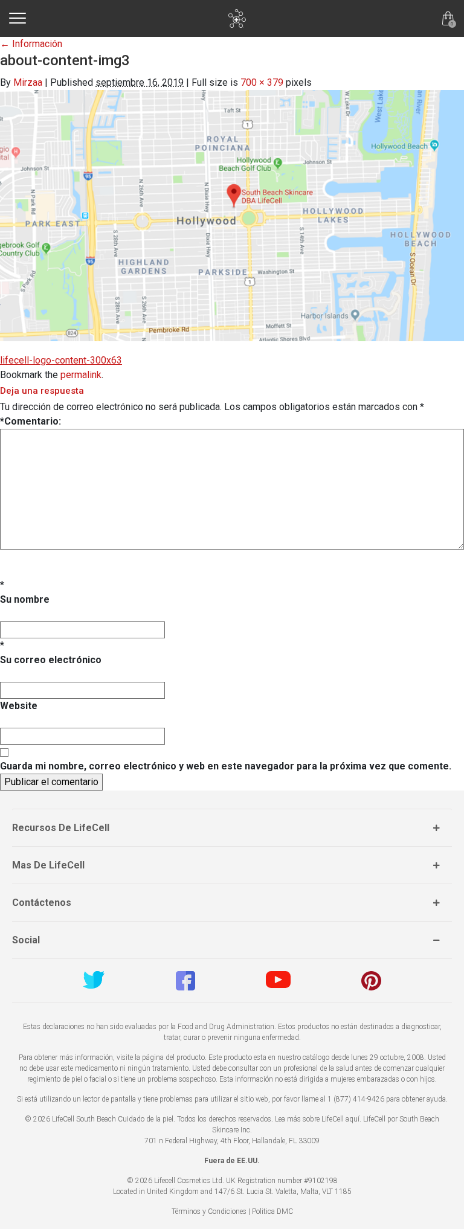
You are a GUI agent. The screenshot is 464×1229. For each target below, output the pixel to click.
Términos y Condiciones (209, 1211)
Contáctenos (41, 902)
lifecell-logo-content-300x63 (61, 360)
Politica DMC (272, 1211)
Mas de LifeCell (48, 865)
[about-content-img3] (232, 215)
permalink (81, 374)
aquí (352, 1119)
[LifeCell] (237, 18)
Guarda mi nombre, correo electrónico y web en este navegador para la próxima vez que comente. (225, 766)
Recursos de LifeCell (60, 827)
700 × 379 (261, 82)
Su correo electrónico (51, 660)
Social (26, 940)
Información (31, 44)
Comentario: (30, 421)
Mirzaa (27, 82)
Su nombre (25, 599)
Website (18, 705)
